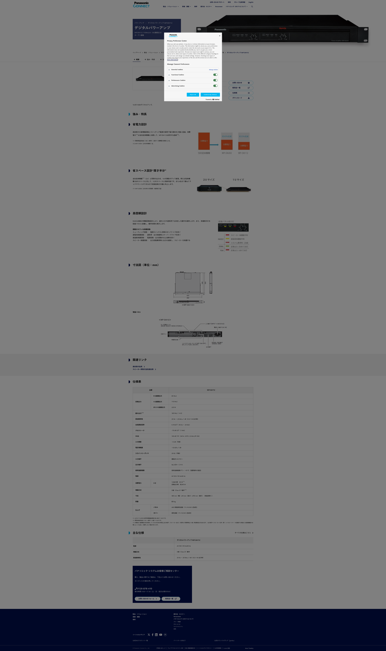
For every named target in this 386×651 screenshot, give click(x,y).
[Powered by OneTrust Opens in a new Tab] (213, 100)
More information (172, 60)
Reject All (193, 94)
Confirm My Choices (210, 94)
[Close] (220, 36)
